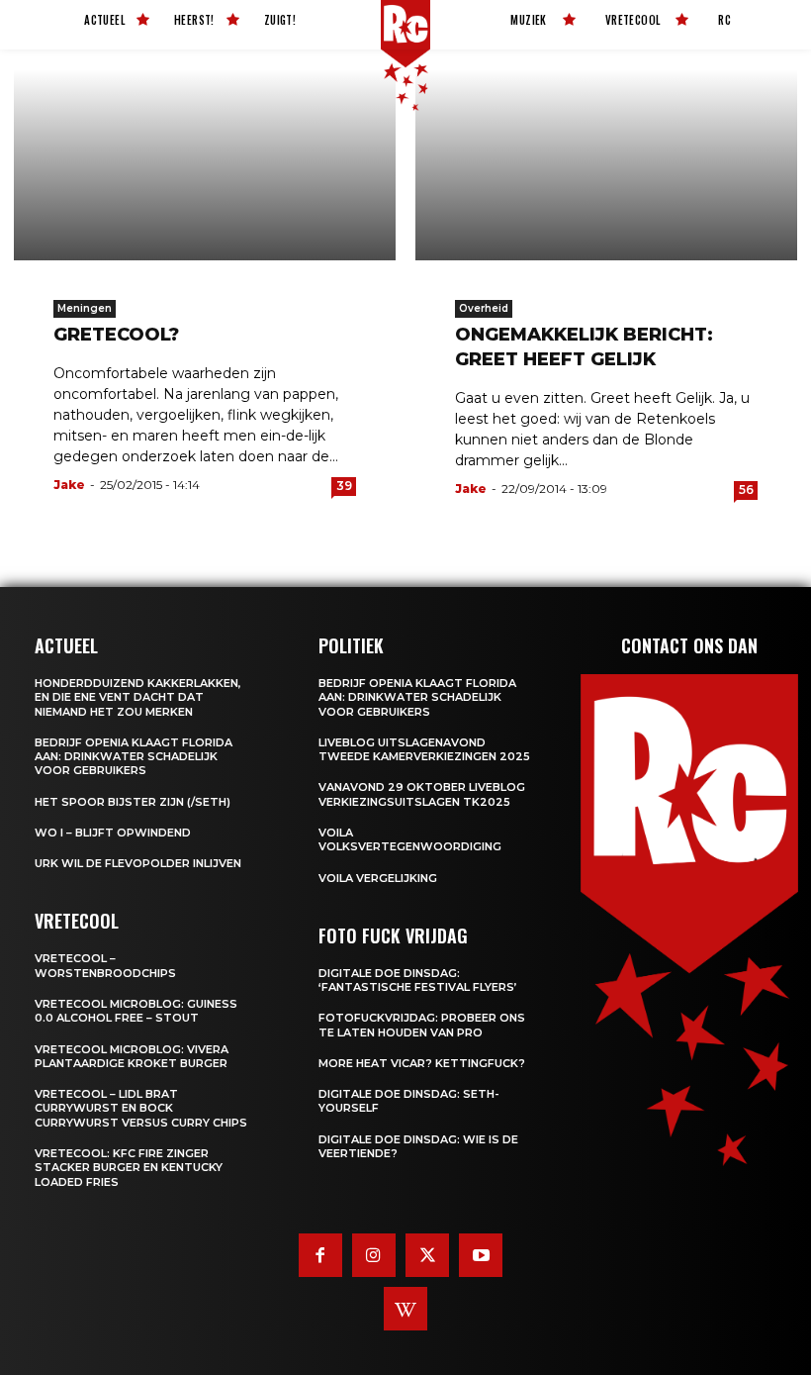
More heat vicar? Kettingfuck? (421, 1063)
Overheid (483, 308)
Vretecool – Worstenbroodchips (105, 965)
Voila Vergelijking (377, 878)
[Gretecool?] (205, 164)
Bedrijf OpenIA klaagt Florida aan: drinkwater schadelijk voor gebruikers (133, 757)
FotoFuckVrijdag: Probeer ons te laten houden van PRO (421, 1024)
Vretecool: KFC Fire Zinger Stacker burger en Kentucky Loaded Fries (129, 1167)
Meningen (84, 308)
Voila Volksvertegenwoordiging (409, 839)
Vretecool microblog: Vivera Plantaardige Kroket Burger (131, 1056)
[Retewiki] (405, 1308)
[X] (427, 1255)
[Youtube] (480, 1255)
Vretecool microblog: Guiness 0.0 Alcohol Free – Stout (136, 1011)
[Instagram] (374, 1255)
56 (746, 489)
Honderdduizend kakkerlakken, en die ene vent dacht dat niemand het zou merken (138, 697)
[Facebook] (320, 1255)
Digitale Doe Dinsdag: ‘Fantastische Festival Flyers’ (417, 980)
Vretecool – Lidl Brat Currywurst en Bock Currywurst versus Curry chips (141, 1108)
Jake (69, 484)
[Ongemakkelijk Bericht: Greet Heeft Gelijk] (606, 164)
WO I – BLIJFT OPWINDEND (113, 832)
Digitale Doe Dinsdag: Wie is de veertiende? (418, 1146)
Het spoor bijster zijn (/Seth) (132, 802)
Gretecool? (116, 334)
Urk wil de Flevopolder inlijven (138, 863)
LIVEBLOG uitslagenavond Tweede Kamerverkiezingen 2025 (424, 749)
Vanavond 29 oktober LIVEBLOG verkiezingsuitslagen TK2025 (421, 794)
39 (344, 485)
